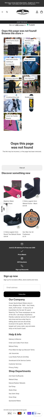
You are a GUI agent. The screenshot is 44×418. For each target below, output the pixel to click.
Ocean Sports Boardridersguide (17, 410)
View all (22, 168)
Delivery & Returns (15, 339)
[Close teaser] (7, 204)
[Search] (7, 12)
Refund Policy (13, 346)
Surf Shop (12, 386)
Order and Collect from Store (18, 343)
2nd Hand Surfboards (16, 376)
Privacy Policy (13, 367)
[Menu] (2, 12)
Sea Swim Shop (14, 393)
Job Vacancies (14, 353)
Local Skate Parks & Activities (19, 357)
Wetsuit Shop (13, 379)
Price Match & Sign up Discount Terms (21, 350)
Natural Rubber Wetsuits (17, 383)
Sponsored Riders (15, 401)
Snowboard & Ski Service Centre (20, 360)
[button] (3, 209)
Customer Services (15, 364)
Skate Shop (13, 390)
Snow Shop (12, 397)
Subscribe (22, 294)
